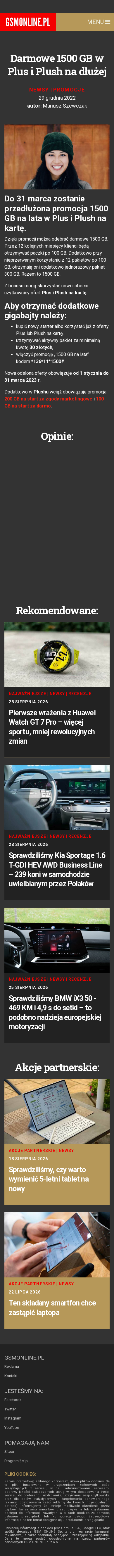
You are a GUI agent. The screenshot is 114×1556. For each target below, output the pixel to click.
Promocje (69, 90)
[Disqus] (57, 518)
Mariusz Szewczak (65, 106)
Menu (96, 21)
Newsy (39, 90)
